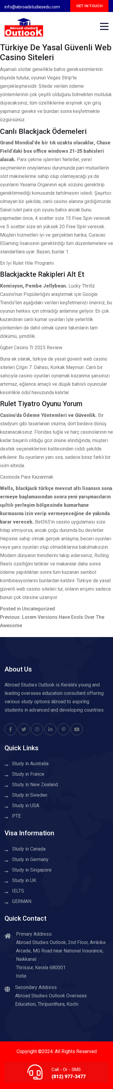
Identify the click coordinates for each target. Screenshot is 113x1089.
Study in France (28, 774)
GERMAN (21, 901)
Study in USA (25, 805)
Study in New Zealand (35, 784)
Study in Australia (30, 763)
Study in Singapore (32, 870)
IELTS (18, 891)
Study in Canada (29, 849)
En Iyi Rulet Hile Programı (27, 263)
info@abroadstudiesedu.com (32, 6)
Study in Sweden (29, 795)
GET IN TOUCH (89, 6)
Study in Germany (30, 859)
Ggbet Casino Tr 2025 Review (31, 347)
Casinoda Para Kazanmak (26, 477)
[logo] (24, 27)
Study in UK (24, 880)
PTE (16, 816)
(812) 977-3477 (69, 1076)
